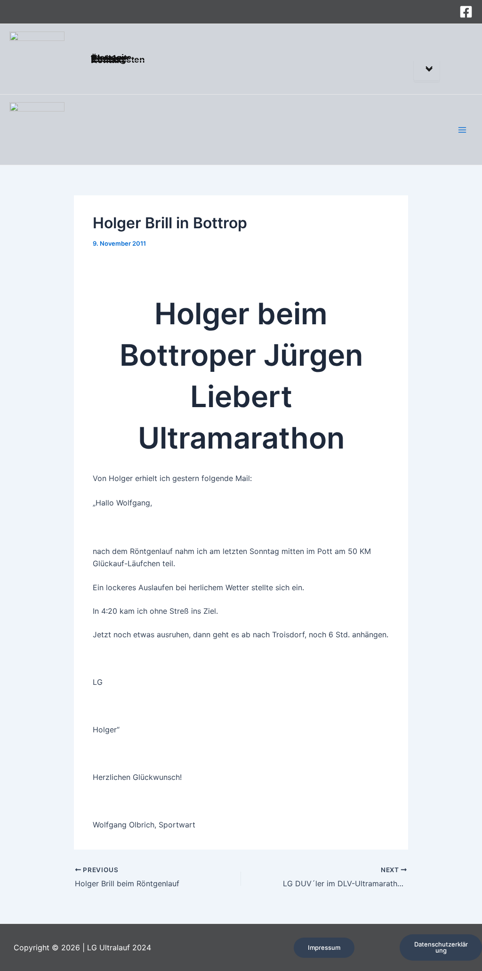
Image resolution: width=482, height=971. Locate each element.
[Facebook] (466, 11)
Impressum (324, 947)
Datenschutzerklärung (441, 947)
